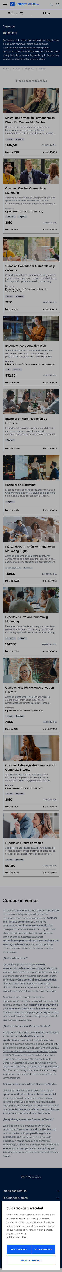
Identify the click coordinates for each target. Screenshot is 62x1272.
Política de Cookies (16, 1237)
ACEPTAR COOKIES (19, 1249)
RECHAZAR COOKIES (43, 1249)
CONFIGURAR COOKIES (31, 1260)
